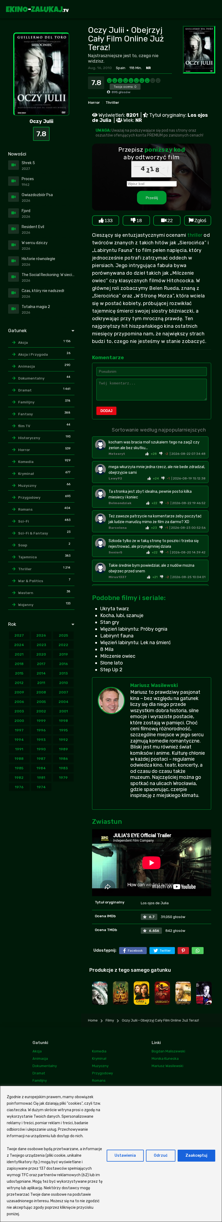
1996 (41, 730)
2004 (63, 702)
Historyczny (29, 438)
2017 (41, 664)
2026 (41, 635)
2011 (41, 683)
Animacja (26, 366)
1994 (19, 740)
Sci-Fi (23, 521)
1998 (63, 721)
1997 (19, 730)
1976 (19, 787)
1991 (19, 749)
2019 (63, 654)
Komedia (26, 462)
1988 (19, 759)
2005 (41, 702)
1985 (19, 768)
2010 (63, 683)
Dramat (25, 390)
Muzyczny (27, 486)
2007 (63, 692)
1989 (63, 749)
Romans (25, 509)
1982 (19, 778)
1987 (41, 759)
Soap (22, 545)
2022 (63, 645)
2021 (19, 654)
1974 (41, 787)
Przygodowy (29, 497)
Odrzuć (161, 1155)
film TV (24, 426)
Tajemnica (27, 557)
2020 (41, 654)
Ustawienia (125, 1155)
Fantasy (25, 414)
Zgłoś (200, 220)
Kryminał (26, 474)
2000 (19, 721)
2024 (19, 645)
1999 (41, 721)
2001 (63, 711)
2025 (63, 635)
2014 (41, 673)
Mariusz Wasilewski (154, 685)
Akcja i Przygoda (33, 354)
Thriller (112, 102)
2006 (19, 702)
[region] (111, 1154)
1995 (63, 730)
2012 (19, 683)
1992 (63, 740)
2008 (41, 692)
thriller (195, 235)
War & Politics (30, 581)
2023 (41, 645)
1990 (41, 749)
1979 (63, 778)
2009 (19, 692)
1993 (41, 740)
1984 (41, 768)
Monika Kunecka (165, 1058)
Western (25, 593)
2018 (19, 664)
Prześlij (152, 197)
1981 (41, 778)
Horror (94, 102)
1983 (63, 768)
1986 (63, 759)
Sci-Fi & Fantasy (33, 533)
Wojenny (25, 605)
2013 (63, 673)
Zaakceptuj (196, 1155)
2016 (63, 664)
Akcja (23, 343)
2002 (41, 711)
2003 (19, 711)
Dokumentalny (31, 378)
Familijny (26, 402)
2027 (19, 635)
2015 (19, 673)
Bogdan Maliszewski (168, 1051)
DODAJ (106, 411)
